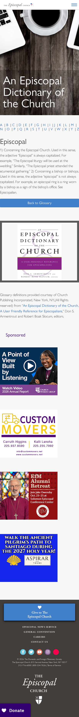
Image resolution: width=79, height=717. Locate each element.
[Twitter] (31, 652)
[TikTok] (56, 652)
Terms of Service (54, 665)
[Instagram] (48, 652)
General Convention (39, 632)
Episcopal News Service (39, 627)
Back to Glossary (40, 203)
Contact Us (39, 642)
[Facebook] (23, 652)
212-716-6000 (24, 665)
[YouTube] (39, 652)
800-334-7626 (39, 665)
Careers (39, 637)
